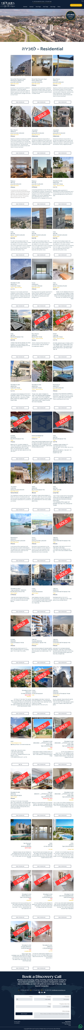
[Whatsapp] (80, 1026)
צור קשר (13, 744)
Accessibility (17, 1023)
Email (49, 1003)
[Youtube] (44, 992)
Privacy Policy (17, 1021)
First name (67, 996)
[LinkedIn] (42, 992)
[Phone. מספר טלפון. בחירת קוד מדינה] (17, 999)
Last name (48, 996)
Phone (30, 996)
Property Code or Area (64, 1003)
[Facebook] (39, 992)
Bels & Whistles (57, 1028)
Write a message (66, 1011)
